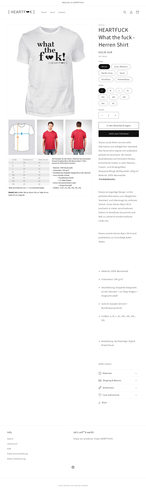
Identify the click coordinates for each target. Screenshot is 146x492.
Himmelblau (124, 79)
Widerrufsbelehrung (16, 458)
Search (10, 438)
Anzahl (101, 110)
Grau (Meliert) (121, 66)
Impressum (12, 443)
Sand (122, 73)
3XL (113, 97)
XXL (103, 97)
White (104, 66)
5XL (103, 103)
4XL (124, 97)
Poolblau (106, 79)
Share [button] (104, 402)
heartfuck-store (69, 485)
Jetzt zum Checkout (119, 133)
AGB (9, 448)
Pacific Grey (107, 73)
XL (128, 90)
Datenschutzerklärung (17, 453)
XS (113, 103)
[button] (125, 12)
